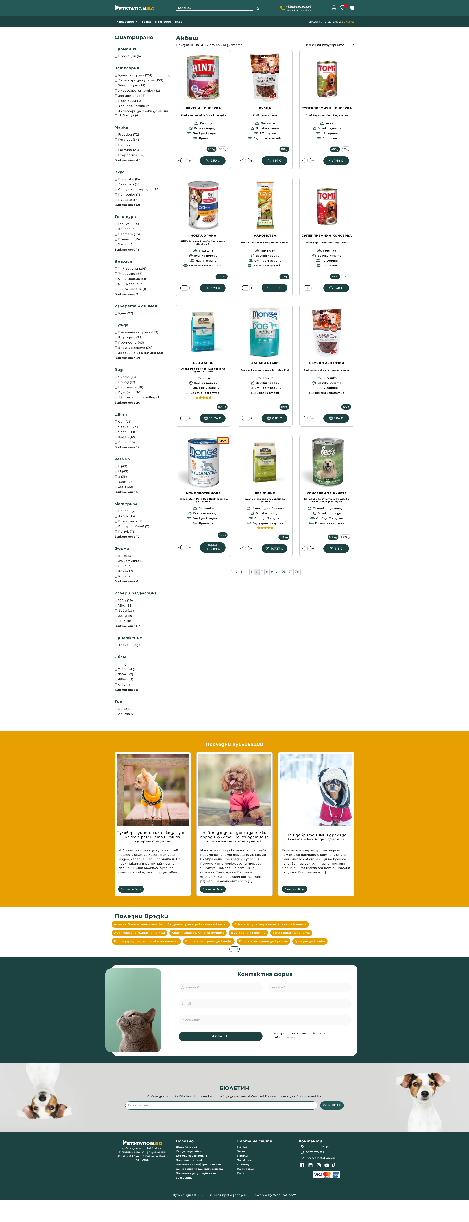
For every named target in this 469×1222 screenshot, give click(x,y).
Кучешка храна (333, 22)
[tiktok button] (334, 1165)
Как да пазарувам (189, 1151)
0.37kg (221, 276)
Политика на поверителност (198, 1164)
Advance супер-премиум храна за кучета (270, 924)
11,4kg (222, 406)
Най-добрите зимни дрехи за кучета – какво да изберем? (316, 837)
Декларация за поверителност (199, 1169)
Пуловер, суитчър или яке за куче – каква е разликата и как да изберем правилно (153, 837)
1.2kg (346, 276)
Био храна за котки (248, 932)
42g (284, 276)
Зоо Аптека (246, 1160)
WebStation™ (284, 1195)
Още (234, 949)
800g (222, 149)
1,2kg (346, 149)
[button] (258, 8)
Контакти (245, 1169)
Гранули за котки (310, 941)
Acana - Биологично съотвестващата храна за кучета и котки (171, 924)
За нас (147, 21)
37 (290, 571)
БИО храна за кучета (291, 932)
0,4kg (333, 537)
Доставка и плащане (191, 1155)
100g (284, 149)
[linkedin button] (310, 1165)
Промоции (163, 21)
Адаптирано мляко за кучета (198, 932)
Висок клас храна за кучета (263, 941)
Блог (178, 21)
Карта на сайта (254, 1141)
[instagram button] (318, 1165)
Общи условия (186, 1147)
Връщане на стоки (190, 1160)
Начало (242, 1147)
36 (283, 571)
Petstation (313, 22)
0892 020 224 (315, 1152)
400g (211, 149)
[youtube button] (327, 1165)
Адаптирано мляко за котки (139, 932)
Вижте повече (131, 889)
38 (297, 571)
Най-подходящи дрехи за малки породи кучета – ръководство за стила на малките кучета (234, 837)
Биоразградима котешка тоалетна (146, 941)
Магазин (243, 1155)
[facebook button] (302, 1165)
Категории (125, 21)
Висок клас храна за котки (208, 941)
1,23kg (345, 537)
